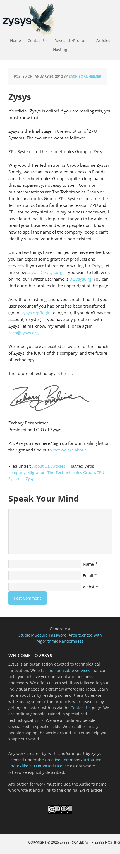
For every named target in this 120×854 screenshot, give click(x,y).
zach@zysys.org (47, 272)
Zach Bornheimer (85, 76)
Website (90, 587)
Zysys (31, 478)
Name (88, 564)
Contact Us (81, 707)
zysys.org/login (36, 312)
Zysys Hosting (107, 842)
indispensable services (68, 670)
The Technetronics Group (71, 472)
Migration (36, 472)
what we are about (68, 450)
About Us (40, 466)
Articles (58, 466)
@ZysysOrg (80, 279)
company (16, 472)
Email (88, 575)
